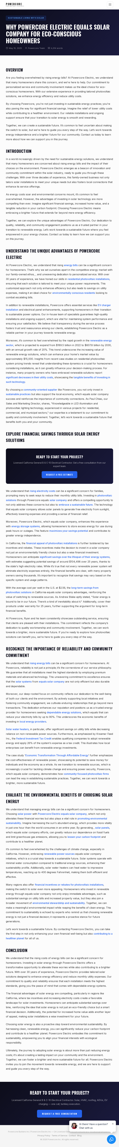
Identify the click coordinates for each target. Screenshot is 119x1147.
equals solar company (51, 681)
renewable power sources (59, 853)
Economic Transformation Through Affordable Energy (56, 755)
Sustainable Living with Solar (26, 18)
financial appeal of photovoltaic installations (51, 543)
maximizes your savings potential (68, 530)
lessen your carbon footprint (84, 836)
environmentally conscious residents (73, 292)
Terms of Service (59, 1135)
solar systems (24, 681)
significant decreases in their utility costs (29, 377)
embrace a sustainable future (76, 504)
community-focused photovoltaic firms (86, 773)
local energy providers (33, 721)
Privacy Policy (43, 1135)
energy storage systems (25, 526)
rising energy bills (40, 663)
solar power (25, 813)
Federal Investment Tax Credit (33, 738)
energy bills (71, 265)
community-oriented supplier (40, 389)
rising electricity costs (42, 491)
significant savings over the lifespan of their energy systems (75, 556)
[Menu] (110, 4)
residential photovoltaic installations (88, 279)
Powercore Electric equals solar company (62, 813)
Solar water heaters (17, 729)
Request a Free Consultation (59, 1113)
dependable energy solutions (64, 712)
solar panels (102, 827)
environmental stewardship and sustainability (59, 903)
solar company (58, 500)
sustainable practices (18, 394)
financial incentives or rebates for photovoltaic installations (69, 884)
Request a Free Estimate (59, 474)
